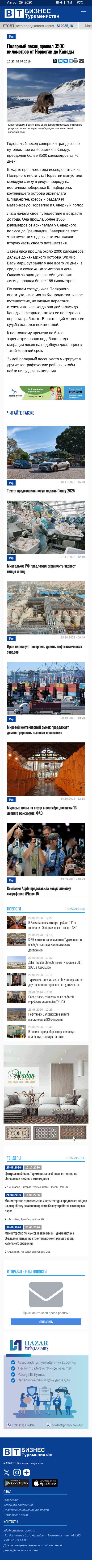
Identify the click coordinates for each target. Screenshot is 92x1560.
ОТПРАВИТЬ (46, 1321)
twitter (7, 1472)
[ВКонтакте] (65, 61)
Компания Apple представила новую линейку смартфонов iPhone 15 (39, 891)
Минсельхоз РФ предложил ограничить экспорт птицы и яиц (41, 568)
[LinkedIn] (60, 61)
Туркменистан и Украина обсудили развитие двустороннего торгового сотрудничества (55, 982)
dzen (26, 1472)
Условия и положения (18, 1505)
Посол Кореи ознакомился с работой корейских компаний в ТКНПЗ (51, 999)
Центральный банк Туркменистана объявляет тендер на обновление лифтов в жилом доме (41, 1176)
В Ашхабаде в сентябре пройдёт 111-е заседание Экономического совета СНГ (52, 925)
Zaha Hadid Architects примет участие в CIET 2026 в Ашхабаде (55, 965)
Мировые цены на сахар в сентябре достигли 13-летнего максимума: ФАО (42, 810)
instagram (16, 1472)
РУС (80, 2)
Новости (14, 909)
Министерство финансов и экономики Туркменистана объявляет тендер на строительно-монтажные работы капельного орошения (39, 1238)
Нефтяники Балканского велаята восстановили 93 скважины (48, 1017)
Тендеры (14, 1158)
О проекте (11, 1500)
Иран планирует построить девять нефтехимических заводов (44, 649)
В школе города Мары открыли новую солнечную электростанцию (51, 1034)
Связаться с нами (16, 1515)
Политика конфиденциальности (26, 1510)
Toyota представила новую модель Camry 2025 (41, 491)
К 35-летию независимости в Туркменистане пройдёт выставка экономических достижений (55, 944)
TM (69, 2)
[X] (55, 61)
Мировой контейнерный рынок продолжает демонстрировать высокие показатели (38, 729)
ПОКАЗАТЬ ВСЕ (75, 908)
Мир (11, 36)
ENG (59, 2)
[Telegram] (71, 61)
